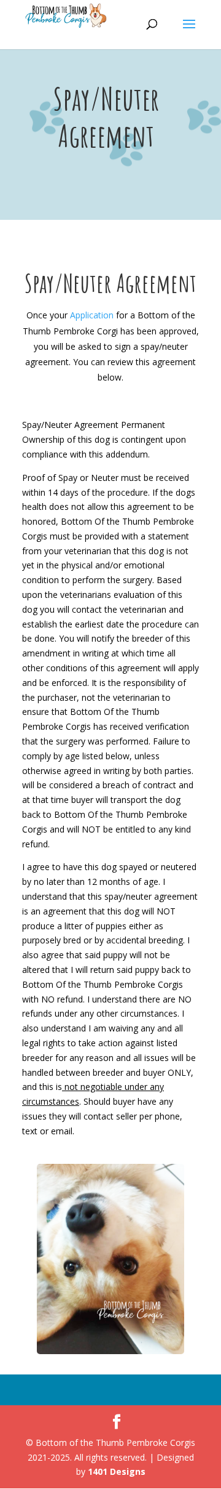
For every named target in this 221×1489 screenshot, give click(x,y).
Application (92, 315)
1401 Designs (116, 1471)
